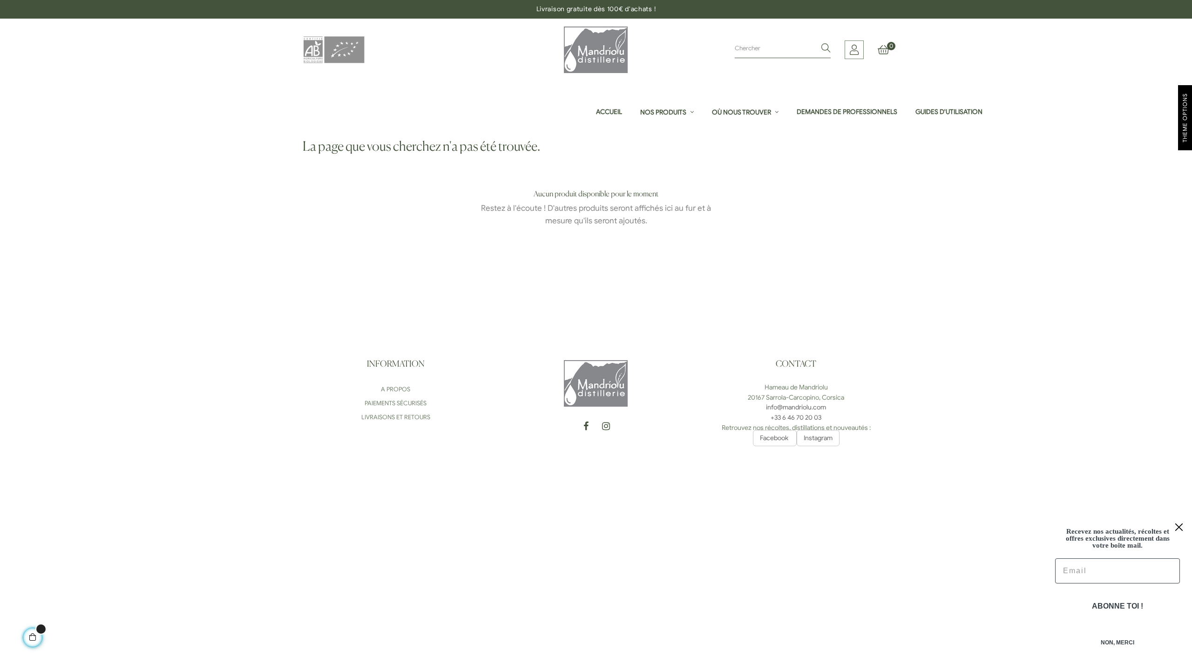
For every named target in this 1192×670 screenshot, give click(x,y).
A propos (395, 389)
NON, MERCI (1117, 642)
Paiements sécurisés (396, 403)
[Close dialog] (1179, 527)
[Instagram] (606, 428)
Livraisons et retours (395, 417)
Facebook (775, 438)
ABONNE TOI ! (1117, 606)
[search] (826, 49)
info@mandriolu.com (796, 407)
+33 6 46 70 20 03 (796, 418)
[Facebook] (586, 428)
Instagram (818, 438)
